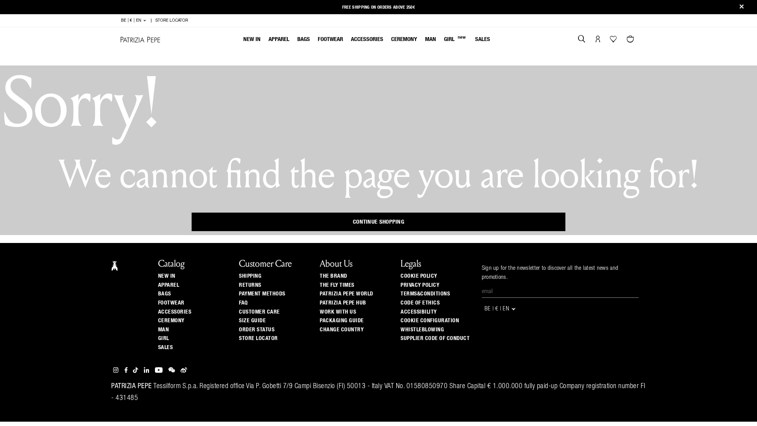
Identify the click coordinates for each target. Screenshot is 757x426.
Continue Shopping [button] (378, 222)
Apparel (278, 39)
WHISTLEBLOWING (422, 330)
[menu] (366, 40)
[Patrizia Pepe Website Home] (140, 39)
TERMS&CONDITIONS (425, 294)
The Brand (333, 276)
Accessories (367, 39)
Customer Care (259, 312)
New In (252, 39)
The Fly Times (337, 285)
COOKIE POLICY (419, 276)
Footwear (330, 39)
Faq (243, 303)
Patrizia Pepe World (346, 294)
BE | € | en (132, 20)
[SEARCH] (582, 39)
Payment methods (262, 294)
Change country (342, 330)
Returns (250, 285)
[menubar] (367, 40)
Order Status (256, 330)
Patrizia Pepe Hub (343, 303)
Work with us (338, 312)
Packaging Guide (342, 320)
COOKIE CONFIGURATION (430, 320)
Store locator (258, 338)
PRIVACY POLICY (420, 285)
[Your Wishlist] (614, 41)
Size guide (252, 320)
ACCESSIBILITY (419, 312)
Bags (303, 39)
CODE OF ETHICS (420, 303)
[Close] (741, 7)
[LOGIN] (598, 39)
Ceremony (404, 39)
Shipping (250, 276)
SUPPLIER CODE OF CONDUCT (435, 338)
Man (430, 39)
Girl (455, 39)
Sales (482, 39)
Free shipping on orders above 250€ (378, 7)
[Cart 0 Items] (631, 39)
